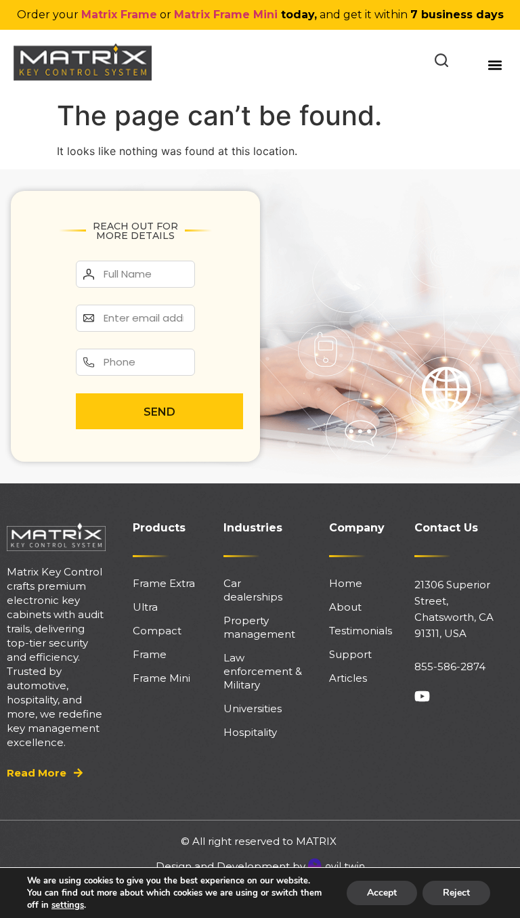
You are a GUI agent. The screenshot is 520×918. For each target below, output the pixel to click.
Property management (259, 627)
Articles (348, 678)
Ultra (145, 606)
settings (67, 905)
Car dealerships (252, 590)
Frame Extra (164, 583)
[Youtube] (422, 696)
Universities (252, 708)
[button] (495, 65)
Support (350, 654)
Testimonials (358, 630)
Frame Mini (161, 678)
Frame (150, 654)
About (345, 606)
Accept (382, 892)
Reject (456, 892)
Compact (157, 630)
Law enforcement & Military (262, 671)
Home (345, 583)
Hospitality (250, 732)
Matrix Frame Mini (226, 14)
